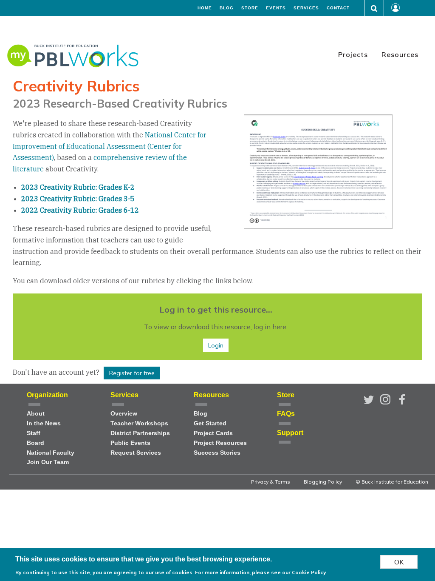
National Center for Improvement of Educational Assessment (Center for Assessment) (109, 146)
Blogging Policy (323, 481)
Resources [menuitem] (399, 54)
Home (205, 8)
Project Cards (213, 433)
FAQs (286, 413)
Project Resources (220, 443)
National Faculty (50, 453)
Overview (123, 413)
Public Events (130, 443)
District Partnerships (140, 433)
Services (306, 8)
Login (215, 345)
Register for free (132, 373)
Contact (338, 8)
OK (399, 562)
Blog (227, 8)
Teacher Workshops (139, 423)
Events (276, 8)
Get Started (210, 423)
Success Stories (217, 453)
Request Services (135, 453)
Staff (33, 433)
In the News (44, 423)
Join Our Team (48, 462)
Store (249, 8)
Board (35, 443)
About (36, 413)
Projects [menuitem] (353, 54)
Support (290, 432)
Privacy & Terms (270, 481)
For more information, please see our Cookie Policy (260, 572)
